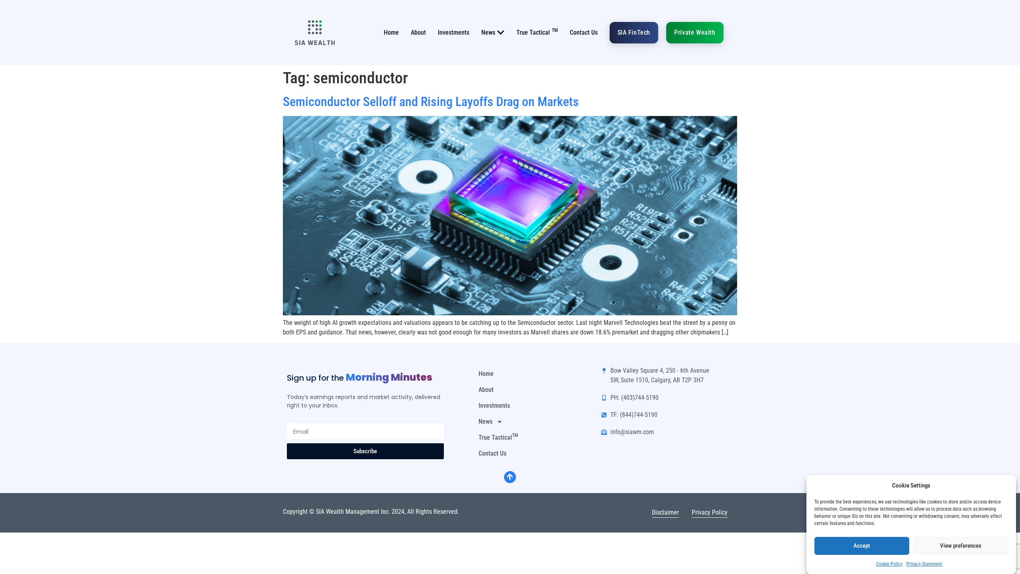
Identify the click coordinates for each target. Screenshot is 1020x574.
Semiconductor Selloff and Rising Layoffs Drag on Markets (431, 101)
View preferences (960, 545)
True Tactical (537, 32)
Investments (453, 32)
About (418, 32)
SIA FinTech (634, 32)
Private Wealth (694, 32)
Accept (861, 545)
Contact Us (584, 32)
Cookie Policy (889, 563)
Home (391, 32)
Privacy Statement (924, 563)
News (488, 32)
